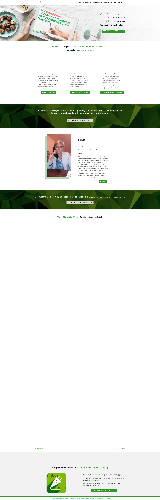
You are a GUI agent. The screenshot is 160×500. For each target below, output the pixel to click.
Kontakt (120, 2)
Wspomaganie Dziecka (111, 74)
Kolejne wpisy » (121, 448)
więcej (102, 181)
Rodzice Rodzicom (80, 74)
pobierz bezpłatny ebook (113, 31)
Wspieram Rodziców (97, 2)
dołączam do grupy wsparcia (80, 202)
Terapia (46, 286)
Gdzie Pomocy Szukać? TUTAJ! (80, 121)
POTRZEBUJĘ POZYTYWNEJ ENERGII (103, 491)
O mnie (79, 2)
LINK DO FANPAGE (111, 461)
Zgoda (108, 498)
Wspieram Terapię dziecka (111, 93)
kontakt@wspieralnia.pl (49, 461)
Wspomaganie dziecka (55, 286)
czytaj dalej (39, 292)
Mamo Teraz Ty (48, 74)
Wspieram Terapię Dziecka (110, 2)
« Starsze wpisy (39, 448)
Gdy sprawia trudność (44, 357)
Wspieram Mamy (87, 2)
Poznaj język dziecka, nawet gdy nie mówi (51, 432)
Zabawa (64, 286)
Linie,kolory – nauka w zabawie (47, 283)
